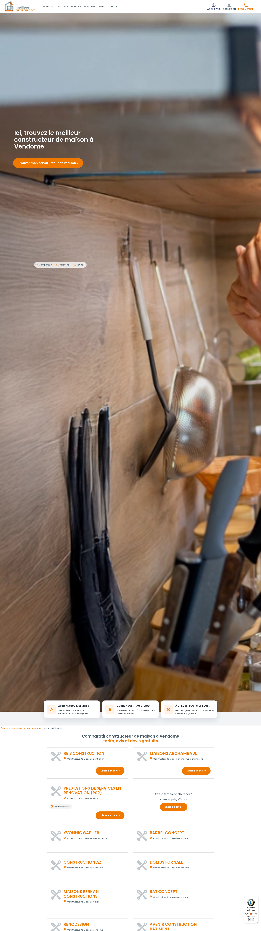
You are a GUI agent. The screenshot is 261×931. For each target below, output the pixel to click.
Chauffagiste (47, 6)
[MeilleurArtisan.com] (20, 6)
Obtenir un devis (109, 770)
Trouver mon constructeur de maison (47, 163)
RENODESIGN (76, 924)
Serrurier (63, 6)
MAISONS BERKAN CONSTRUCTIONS (81, 894)
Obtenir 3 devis (173, 806)
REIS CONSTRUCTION (84, 753)
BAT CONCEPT (163, 891)
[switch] (251, 919)
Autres (114, 6)
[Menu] (256, 899)
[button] (245, 6)
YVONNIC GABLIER (81, 833)
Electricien (90, 6)
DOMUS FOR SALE (166, 862)
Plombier (76, 6)
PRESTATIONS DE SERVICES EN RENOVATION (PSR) (92, 791)
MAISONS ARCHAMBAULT (174, 753)
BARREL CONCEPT (167, 833)
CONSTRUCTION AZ (82, 862)
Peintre (103, 6)
